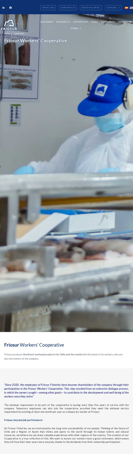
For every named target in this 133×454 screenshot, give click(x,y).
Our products (63, 22)
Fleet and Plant (80, 22)
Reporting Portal (91, 7)
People (94, 22)
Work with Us (68, 7)
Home (7, 33)
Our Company (46, 22)
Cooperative (125, 22)
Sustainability (108, 22)
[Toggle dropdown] (119, 8)
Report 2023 (48, 7)
